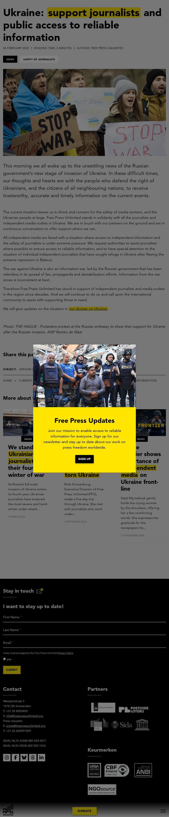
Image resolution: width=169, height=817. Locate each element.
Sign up (84, 459)
